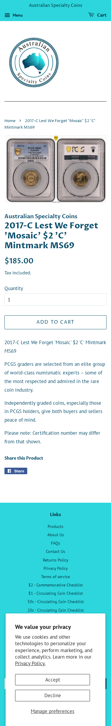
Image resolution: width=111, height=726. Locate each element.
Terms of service (55, 576)
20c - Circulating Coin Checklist (56, 610)
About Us (55, 534)
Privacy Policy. (30, 663)
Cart (101, 15)
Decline (52, 695)
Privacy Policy (56, 568)
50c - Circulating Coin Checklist (56, 601)
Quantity (13, 288)
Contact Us (55, 551)
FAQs (55, 543)
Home (9, 121)
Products (55, 526)
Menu (17, 15)
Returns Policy (55, 560)
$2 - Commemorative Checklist (55, 585)
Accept (52, 679)
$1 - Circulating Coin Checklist (55, 593)
